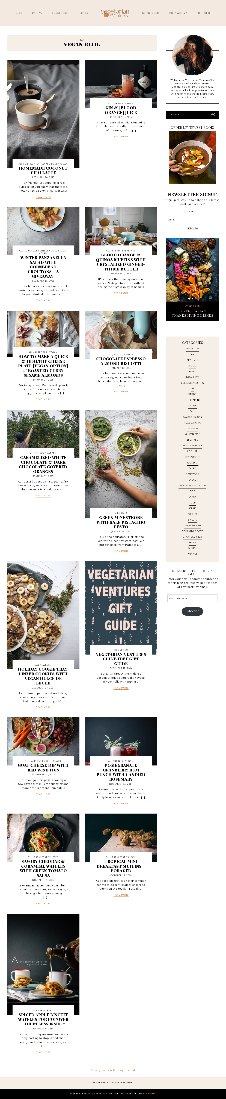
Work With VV (178, 13)
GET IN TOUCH (150, 13)
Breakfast (128, 251)
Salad (192, 469)
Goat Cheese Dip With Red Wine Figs (43, 767)
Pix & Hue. (149, 1094)
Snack (62, 251)
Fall (192, 411)
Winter (192, 548)
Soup (124, 513)
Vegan (64, 164)
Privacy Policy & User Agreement (113, 1070)
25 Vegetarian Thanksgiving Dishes (192, 313)
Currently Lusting (192, 383)
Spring (193, 508)
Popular (192, 451)
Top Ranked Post (46, 164)
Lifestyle (192, 440)
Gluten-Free (192, 434)
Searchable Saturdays (192, 486)
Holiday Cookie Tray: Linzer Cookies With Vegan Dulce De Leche (43, 676)
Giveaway (192, 429)
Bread (116, 251)
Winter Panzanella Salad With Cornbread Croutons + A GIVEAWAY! (43, 267)
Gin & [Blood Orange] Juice (121, 110)
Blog (19, 13)
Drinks (29, 164)
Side (53, 251)
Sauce (192, 480)
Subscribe (192, 228)
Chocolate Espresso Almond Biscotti (121, 361)
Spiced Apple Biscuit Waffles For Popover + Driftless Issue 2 (43, 1019)
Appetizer (31, 251)
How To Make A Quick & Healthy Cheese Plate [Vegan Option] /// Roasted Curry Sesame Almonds (43, 366)
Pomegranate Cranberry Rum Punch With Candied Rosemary (121, 772)
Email (192, 212)
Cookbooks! (60, 13)
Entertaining (193, 400)
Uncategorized (192, 537)
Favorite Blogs (192, 417)
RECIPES (83, 13)
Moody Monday (192, 446)
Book (192, 366)
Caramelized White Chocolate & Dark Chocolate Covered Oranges (43, 464)
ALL (21, 164)
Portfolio (203, 13)
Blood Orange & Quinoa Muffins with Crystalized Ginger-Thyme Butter (121, 261)
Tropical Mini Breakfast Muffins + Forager (121, 866)
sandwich (192, 474)
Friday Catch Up (192, 423)
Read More (43, 197)
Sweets (128, 355)
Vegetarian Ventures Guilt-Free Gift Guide (121, 659)
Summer (192, 514)
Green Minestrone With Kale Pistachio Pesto (120, 522)
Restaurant (192, 457)
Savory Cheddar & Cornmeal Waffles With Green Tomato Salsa (43, 868)
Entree (44, 251)
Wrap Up (193, 554)
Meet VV (37, 13)
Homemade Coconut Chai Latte (43, 170)
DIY (192, 389)
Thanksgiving (192, 526)
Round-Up (192, 463)
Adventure (192, 349)
